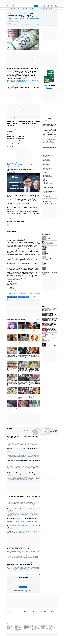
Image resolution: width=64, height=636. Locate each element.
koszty (26, 259)
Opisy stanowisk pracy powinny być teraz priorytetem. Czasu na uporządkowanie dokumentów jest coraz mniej (48, 150)
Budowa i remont (51, 604)
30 (55, 203)
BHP (15, 605)
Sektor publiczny (24, 8)
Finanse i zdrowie (34, 606)
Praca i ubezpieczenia (35, 603)
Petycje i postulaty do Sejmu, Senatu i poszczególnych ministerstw (20, 82)
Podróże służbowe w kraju (44, 611)
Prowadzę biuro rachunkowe (44, 602)
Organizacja (8, 611)
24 (43, 203)
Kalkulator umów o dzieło (47, 161)
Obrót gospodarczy (9, 603)
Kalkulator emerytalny (46, 164)
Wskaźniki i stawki (43, 610)
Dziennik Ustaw (26, 611)
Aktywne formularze (48, 174)
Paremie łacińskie (15, 421)
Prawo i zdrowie (26, 607)
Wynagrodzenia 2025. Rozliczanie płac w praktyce (23, 105)
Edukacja (50, 8)
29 (53, 203)
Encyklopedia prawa (16, 420)
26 (47, 203)
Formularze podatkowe (52, 615)
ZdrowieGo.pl (51, 611)
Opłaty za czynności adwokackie (48, 187)
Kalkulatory (46, 154)
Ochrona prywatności (13, 622)
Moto (40, 8)
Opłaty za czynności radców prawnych (49, 188)
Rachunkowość (9, 602)
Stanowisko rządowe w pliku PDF (13, 84)
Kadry (15, 8)
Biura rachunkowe (43, 599)
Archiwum (50, 612)
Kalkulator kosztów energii (47, 163)
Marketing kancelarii (23, 421)
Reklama (46, 622)
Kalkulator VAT (34, 613)
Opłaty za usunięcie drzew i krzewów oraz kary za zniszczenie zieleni (49, 192)
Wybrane (54, 120)
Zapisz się (23, 575)
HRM (15, 606)
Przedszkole (16, 611)
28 (51, 203)
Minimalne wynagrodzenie (44, 612)
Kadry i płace (8, 615)
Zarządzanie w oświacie (18, 615)
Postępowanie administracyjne (47, 176)
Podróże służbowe (43, 614)
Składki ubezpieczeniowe (43, 613)
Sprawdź (49, 87)
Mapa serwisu (52, 622)
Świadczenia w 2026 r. (46, 234)
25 (45, 203)
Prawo (30, 8)
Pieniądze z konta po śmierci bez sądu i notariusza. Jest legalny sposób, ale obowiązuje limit (48, 122)
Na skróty (50, 610)
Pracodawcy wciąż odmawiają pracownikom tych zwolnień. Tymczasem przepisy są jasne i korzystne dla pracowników (49, 147)
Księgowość (11, 8)
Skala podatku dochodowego (44, 616)
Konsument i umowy (26, 603)
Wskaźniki (46, 182)
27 (49, 203)
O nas (7, 622)
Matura (16, 616)
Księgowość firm (9, 599)
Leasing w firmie (34, 605)
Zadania (8, 613)
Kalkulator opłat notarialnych (47, 169)
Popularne (45, 120)
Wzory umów (45, 179)
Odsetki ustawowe (42, 615)
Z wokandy (29, 420)
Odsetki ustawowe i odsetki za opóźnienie (49, 183)
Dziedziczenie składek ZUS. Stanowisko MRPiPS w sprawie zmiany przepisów (48, 142)
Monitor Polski (25, 612)
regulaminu (23, 573)
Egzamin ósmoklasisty (18, 617)
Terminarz (46, 201)
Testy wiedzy (17, 618)
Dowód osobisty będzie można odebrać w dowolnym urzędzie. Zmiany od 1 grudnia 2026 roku (48, 145)
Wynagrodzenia (17, 602)
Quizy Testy (44, 195)
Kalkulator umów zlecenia (47, 160)
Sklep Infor (25, 606)
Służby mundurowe (24, 420)
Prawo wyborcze (9, 421)
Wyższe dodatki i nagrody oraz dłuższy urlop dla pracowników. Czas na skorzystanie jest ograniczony (49, 130)
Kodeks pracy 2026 (49, 85)
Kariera (36, 622)
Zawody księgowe (9, 605)
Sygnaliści (34, 420)
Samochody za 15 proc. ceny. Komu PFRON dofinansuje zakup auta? (49, 137)
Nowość (49, 84)
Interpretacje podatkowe (46, 196)
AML (41, 606)
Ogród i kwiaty (51, 605)
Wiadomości (8, 616)
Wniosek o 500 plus (46, 180)
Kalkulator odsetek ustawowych (48, 168)
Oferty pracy (50, 617)
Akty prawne (25, 610)
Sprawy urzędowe (9, 420)
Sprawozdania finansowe (43, 605)
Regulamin (31, 622)
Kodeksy (25, 616)
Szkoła (16, 612)
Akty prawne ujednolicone (27, 615)
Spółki (33, 602)
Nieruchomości (44, 8)
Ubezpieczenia (17, 603)
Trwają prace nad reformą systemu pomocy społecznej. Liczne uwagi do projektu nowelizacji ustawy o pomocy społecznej (49, 125)
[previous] (27, 562)
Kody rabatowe (51, 613)
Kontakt (42, 622)
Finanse (50, 603)
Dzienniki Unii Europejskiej (27, 614)
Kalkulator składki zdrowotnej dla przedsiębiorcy (48, 156)
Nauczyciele (16, 613)
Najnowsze (49, 120)
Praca (24, 605)
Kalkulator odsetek (34, 614)
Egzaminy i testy (17, 614)
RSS (39, 622)
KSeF (54, 8)
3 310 (37, 562)
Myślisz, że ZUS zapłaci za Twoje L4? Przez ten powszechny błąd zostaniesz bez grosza (49, 135)
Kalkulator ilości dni (46, 165)
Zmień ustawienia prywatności (23, 622)
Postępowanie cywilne (46, 175)
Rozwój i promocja (9, 614)
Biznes (19, 8)
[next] (39, 562)
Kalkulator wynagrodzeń (46, 159)
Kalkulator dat (45, 172)
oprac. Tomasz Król (10, 23)
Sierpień (51, 201)
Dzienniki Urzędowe (26, 613)
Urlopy (16, 604)
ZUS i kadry (8, 604)
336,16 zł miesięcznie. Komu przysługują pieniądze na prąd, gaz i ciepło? (48, 127)
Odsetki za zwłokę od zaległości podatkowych (48, 185)
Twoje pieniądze (34, 8)
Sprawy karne (25, 602)
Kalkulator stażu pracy (35, 615)
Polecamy (44, 306)
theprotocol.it (51, 616)
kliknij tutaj (28, 579)
